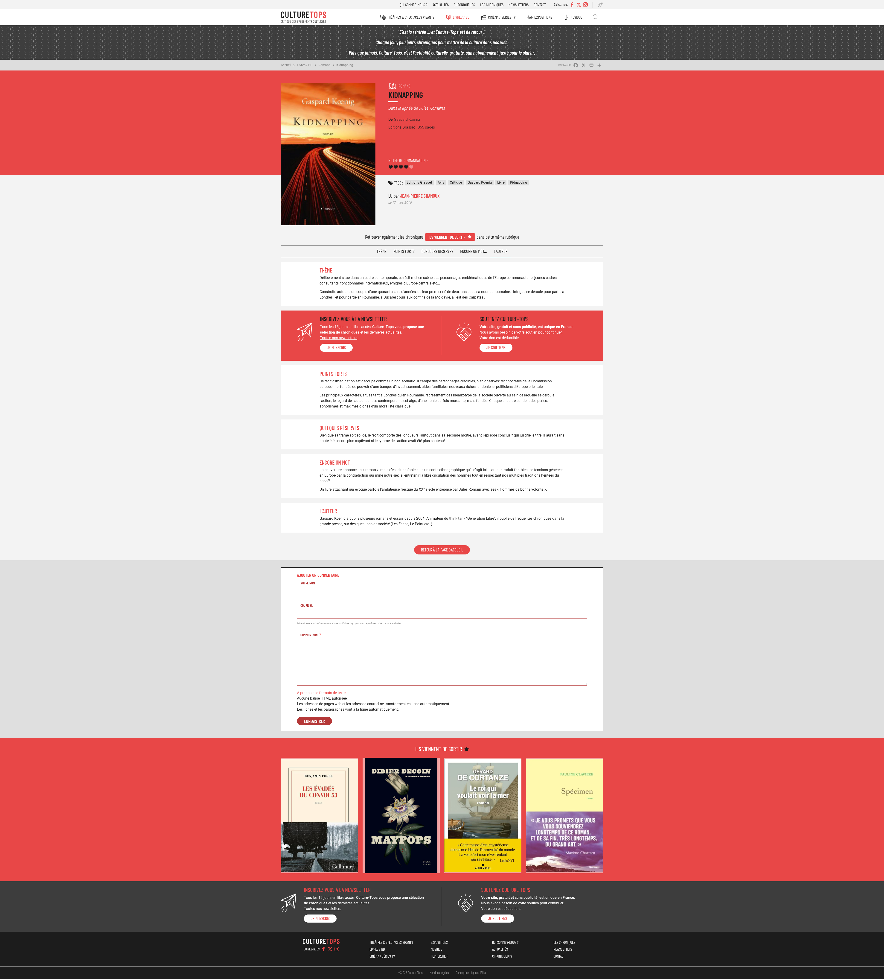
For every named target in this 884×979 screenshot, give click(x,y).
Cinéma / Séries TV (502, 17)
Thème (382, 251)
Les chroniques (491, 4)
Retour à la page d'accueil (442, 549)
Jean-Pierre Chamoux (420, 196)
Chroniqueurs (464, 4)
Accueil (286, 65)
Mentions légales (439, 972)
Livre (501, 182)
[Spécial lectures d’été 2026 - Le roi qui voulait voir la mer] (482, 815)
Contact (540, 4)
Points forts (404, 251)
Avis (441, 182)
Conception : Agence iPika (471, 972)
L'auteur (501, 251)
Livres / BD (461, 17)
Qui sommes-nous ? (413, 4)
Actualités (441, 4)
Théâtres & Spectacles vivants (410, 17)
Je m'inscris (336, 347)
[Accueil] (303, 17)
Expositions (543, 17)
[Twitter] (330, 949)
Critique (456, 182)
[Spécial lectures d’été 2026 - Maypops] (401, 815)
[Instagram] (337, 949)
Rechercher (595, 17)
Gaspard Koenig (480, 182)
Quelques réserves (437, 251)
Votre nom (307, 583)
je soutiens (496, 347)
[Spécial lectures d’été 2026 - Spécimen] (564, 815)
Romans (324, 65)
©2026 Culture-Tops (410, 972)
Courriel (306, 605)
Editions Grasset (419, 182)
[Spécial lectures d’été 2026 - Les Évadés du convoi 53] (319, 815)
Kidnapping (344, 65)
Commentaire (309, 635)
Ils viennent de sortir (447, 237)
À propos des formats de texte (321, 693)
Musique (576, 17)
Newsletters (519, 4)
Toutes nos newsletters (338, 338)
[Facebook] (323, 949)
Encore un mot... (473, 251)
